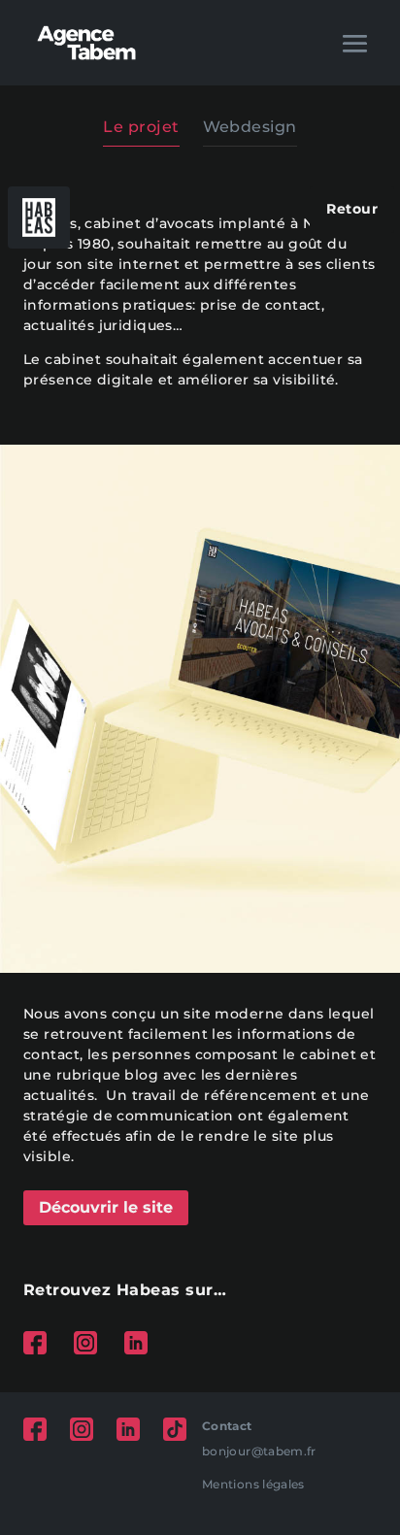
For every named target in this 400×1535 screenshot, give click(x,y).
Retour (352, 208)
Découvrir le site (106, 1207)
